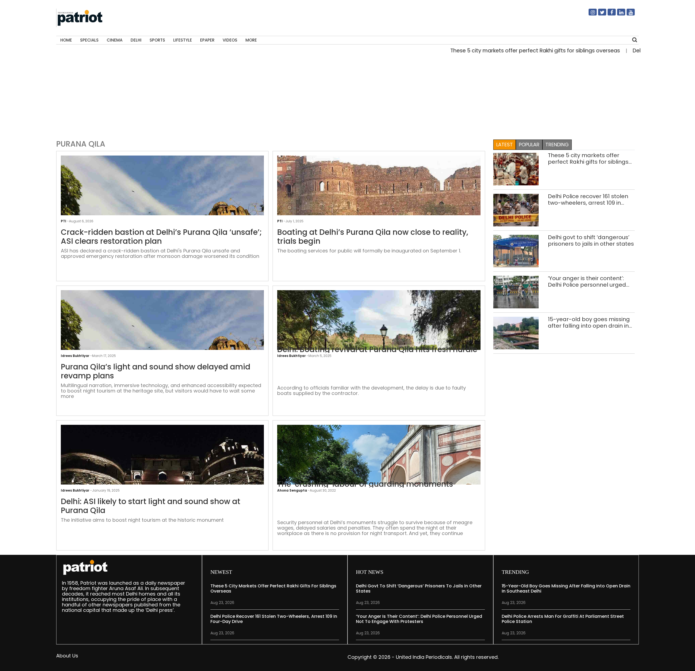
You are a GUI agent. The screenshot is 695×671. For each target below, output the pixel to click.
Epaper (207, 40)
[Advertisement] (345, 95)
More (251, 40)
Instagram (589, 14)
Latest (504, 144)
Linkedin (618, 14)
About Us (67, 655)
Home (66, 40)
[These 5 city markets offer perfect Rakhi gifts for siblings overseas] (516, 168)
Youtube (627, 14)
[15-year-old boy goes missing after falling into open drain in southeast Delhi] (516, 332)
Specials (89, 40)
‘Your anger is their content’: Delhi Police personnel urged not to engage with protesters (589, 281)
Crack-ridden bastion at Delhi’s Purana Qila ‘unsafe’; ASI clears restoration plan (161, 237)
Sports (157, 40)
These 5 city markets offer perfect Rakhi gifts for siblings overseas (512, 50)
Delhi (136, 40)
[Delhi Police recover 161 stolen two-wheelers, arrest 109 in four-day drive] (516, 209)
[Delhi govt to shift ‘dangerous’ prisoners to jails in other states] (516, 250)
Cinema (114, 40)
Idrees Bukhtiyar (291, 355)
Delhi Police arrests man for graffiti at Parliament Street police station (563, 619)
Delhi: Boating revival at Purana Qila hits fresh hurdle (377, 349)
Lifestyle (182, 40)
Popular (529, 144)
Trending (557, 144)
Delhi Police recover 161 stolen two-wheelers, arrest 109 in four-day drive (588, 199)
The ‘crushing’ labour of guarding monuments (365, 484)
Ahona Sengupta (292, 490)
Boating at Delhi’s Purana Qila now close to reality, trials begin (372, 237)
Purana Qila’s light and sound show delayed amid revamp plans (155, 371)
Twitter (599, 14)
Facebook (608, 14)
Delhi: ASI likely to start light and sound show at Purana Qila (150, 506)
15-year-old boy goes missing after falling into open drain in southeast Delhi (589, 322)
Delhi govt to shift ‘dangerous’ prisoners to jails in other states (591, 240)
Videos (230, 40)
